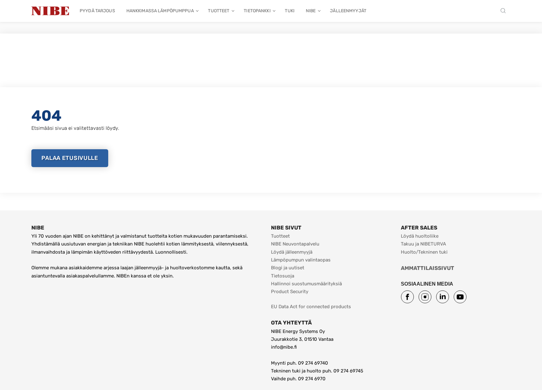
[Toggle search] (505, 11)
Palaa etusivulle (69, 158)
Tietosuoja (282, 276)
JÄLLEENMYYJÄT (348, 10)
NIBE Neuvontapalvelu (295, 244)
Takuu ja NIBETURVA (423, 244)
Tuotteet (280, 236)
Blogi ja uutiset (287, 268)
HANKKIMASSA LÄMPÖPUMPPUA (160, 10)
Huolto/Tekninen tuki (424, 252)
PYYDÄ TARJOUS (97, 10)
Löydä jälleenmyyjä (291, 252)
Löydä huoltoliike (419, 236)
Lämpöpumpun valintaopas (301, 260)
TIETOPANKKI (257, 10)
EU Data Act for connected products (311, 306)
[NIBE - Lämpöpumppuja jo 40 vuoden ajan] (50, 11)
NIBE (311, 10)
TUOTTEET (218, 10)
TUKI (290, 10)
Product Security (289, 291)
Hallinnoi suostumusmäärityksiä (306, 284)
